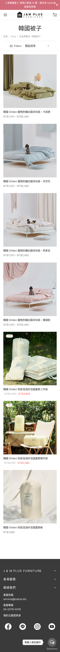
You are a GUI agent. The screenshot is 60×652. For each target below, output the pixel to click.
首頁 (5, 36)
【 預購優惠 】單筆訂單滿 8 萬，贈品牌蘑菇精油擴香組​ (30, 5)
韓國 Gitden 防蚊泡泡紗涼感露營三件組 (25, 389)
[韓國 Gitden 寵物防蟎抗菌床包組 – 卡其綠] (30, 81)
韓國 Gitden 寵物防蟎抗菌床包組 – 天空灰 (26, 181)
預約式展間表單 (12, 615)
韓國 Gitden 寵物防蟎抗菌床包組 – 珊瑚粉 (26, 320)
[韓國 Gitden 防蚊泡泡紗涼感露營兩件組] (30, 427)
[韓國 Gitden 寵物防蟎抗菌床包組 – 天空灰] (30, 150)
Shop (13, 36)
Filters (18, 46)
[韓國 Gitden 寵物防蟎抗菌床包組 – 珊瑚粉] (30, 289)
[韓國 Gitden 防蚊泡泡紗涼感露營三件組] (30, 358)
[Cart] (55, 15)
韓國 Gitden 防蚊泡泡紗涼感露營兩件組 (25, 458)
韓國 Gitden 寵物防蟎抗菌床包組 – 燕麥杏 (26, 250)
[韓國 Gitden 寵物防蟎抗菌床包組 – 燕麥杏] (30, 220)
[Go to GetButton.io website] (52, 649)
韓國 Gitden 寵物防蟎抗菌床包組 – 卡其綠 (26, 111)
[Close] (57, 5)
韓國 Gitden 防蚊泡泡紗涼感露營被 (23, 527)
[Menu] (5, 15)
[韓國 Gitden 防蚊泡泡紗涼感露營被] (30, 497)
